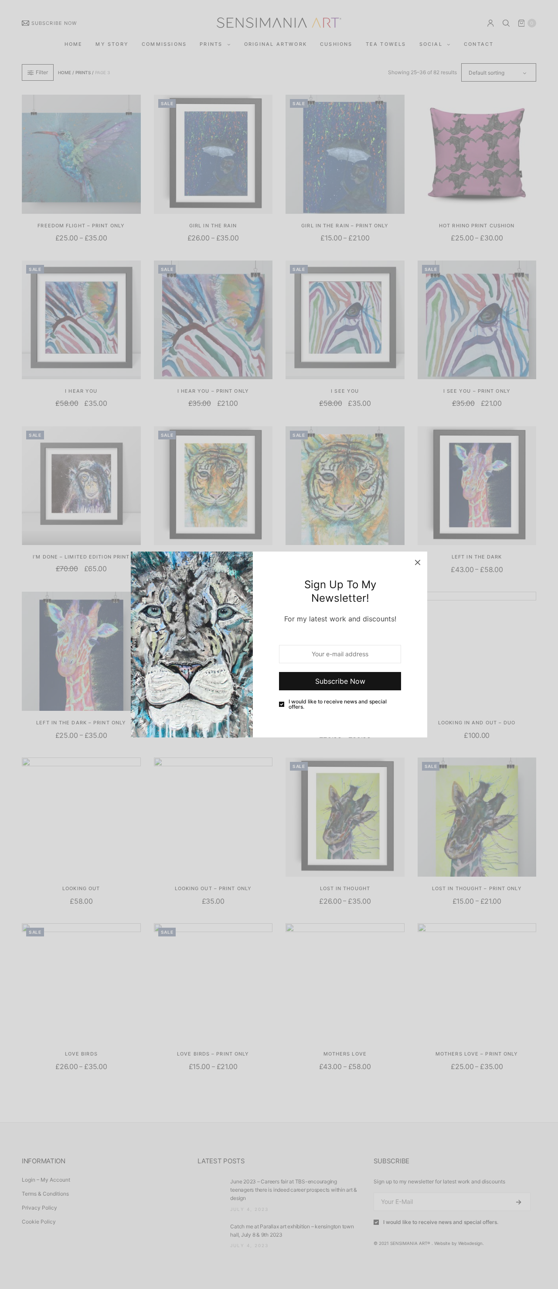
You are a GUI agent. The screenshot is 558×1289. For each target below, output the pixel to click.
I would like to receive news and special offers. (338, 704)
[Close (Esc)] (417, 561)
